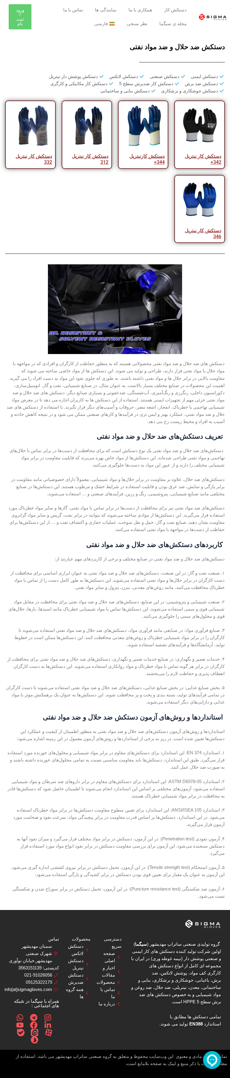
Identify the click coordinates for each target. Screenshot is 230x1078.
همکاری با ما (140, 10)
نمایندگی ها (105, 10)
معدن (194, 987)
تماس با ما (73, 10)
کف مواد (198, 973)
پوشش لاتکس (174, 973)
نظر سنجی (137, 23)
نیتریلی (180, 987)
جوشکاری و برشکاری (173, 980)
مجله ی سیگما (173, 23)
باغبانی (202, 980)
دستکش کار (175, 10)
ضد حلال (163, 987)
